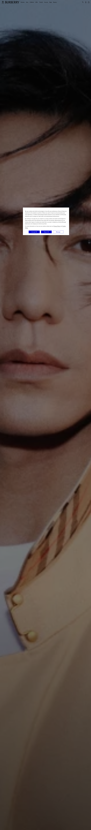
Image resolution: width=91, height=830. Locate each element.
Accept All (34, 232)
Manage (58, 232)
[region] (46, 221)
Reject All (46, 232)
